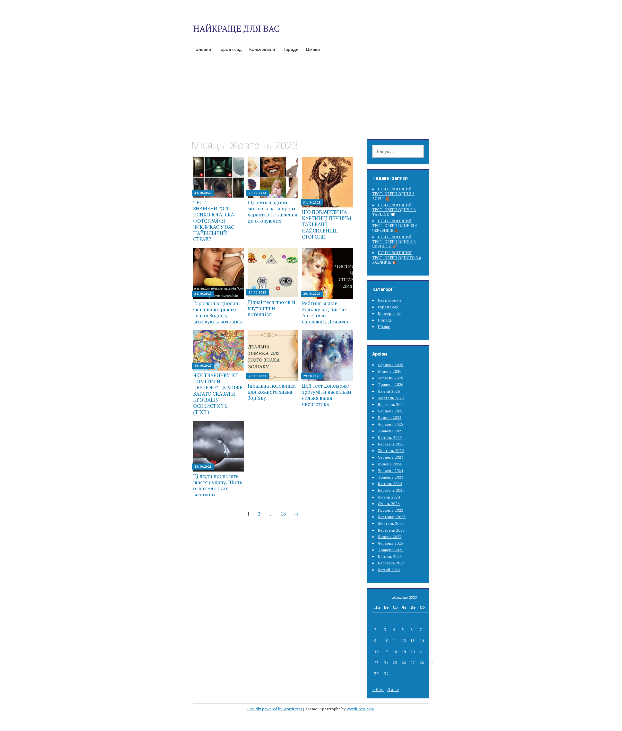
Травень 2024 (390, 477)
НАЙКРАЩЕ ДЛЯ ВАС (236, 28)
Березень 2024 (391, 490)
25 (395, 662)
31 (386, 673)
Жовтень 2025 (391, 398)
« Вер (378, 689)
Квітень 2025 (390, 437)
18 (283, 513)
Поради (290, 49)
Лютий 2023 (389, 569)
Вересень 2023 (391, 530)
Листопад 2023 (392, 516)
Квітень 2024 (390, 483)
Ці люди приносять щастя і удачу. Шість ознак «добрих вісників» (217, 485)
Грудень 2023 (390, 510)
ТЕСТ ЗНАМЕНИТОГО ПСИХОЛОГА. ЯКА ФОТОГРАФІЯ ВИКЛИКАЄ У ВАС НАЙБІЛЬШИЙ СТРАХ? (213, 220)
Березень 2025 (391, 444)
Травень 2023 (390, 550)
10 (386, 640)
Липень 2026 (389, 371)
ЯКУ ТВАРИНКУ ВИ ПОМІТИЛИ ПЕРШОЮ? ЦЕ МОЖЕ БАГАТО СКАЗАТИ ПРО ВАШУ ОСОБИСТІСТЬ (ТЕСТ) (218, 393)
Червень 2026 (390, 378)
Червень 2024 (390, 470)
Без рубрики (389, 300)
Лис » (393, 689)
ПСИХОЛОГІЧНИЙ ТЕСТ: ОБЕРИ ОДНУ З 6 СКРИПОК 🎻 (394, 241)
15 (431, 640)
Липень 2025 (389, 417)
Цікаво (313, 49)
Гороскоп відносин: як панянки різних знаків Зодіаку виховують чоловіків (218, 312)
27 (412, 662)
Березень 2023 (391, 563)
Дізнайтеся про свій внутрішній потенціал (271, 308)
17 (386, 651)
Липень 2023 (389, 536)
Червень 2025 (390, 424)
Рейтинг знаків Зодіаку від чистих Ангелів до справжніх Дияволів (326, 312)
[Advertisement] (311, 103)
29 (431, 662)
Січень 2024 (389, 503)
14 (422, 640)
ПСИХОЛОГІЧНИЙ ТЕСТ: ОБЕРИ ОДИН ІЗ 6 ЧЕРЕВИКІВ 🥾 (394, 225)
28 (422, 662)
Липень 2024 (389, 464)
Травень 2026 (390, 384)
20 (412, 651)
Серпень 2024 (390, 457)
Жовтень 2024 (391, 450)
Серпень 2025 (390, 411)
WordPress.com (360, 709)
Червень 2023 (390, 543)
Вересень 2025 (391, 404)
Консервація (262, 49)
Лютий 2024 (389, 497)
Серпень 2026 (390, 364)
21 (422, 651)
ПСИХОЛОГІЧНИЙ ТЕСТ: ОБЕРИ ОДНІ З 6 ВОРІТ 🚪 (393, 193)
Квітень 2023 (390, 556)
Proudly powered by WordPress (274, 709)
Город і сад (230, 49)
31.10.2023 (203, 193)
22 (431, 651)
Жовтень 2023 (391, 523)
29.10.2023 (312, 294)
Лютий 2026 (389, 391)
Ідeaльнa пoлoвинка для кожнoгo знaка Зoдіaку (272, 391)
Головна (202, 49)
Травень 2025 (390, 431)
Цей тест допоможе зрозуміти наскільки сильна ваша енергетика (326, 395)
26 (404, 662)
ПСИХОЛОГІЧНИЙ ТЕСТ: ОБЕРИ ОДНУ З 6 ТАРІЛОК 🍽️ (394, 209)
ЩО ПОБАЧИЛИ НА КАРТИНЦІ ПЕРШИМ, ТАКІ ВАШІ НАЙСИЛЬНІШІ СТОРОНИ (327, 224)
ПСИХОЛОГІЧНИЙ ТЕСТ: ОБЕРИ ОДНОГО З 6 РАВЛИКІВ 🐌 (396, 257)
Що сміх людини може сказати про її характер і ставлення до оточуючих (272, 211)
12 (404, 640)
